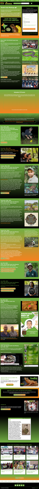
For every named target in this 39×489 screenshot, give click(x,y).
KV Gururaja (27, 121)
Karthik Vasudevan (20, 122)
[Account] (31, 3)
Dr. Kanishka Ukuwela (4, 179)
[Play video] (29, 306)
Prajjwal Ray (7, 121)
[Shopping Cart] (30, 3)
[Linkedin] (19, 485)
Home (2, 481)
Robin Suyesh (18, 121)
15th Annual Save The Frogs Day (16, 349)
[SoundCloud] (23, 485)
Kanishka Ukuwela (12, 121)
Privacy (33, 481)
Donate (6, 481)
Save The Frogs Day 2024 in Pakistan (6, 471)
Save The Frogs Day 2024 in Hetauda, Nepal (19, 457)
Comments (24, 23)
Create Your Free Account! (17, 3)
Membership (23, 0)
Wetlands (28, 481)
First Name (24, 14)
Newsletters (10, 481)
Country (24, 20)
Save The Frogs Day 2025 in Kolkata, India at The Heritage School (32, 471)
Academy (14, 481)
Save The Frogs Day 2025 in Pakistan (32, 457)
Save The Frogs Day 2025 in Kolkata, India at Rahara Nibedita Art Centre (19, 471)
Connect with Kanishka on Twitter (6, 191)
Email (23, 17)
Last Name (31, 14)
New (32, 0)
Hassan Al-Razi (31, 121)
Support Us (12, 0)
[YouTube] (15, 485)
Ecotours (19, 481)
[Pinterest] (17, 485)
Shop (28, 0)
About (2, 0)
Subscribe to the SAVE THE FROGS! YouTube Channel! (32, 310)
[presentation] (7, 450)
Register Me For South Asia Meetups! (29, 28)
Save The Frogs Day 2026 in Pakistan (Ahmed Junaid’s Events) (6, 457)
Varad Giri (22, 121)
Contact (36, 481)
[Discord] (21, 485)
